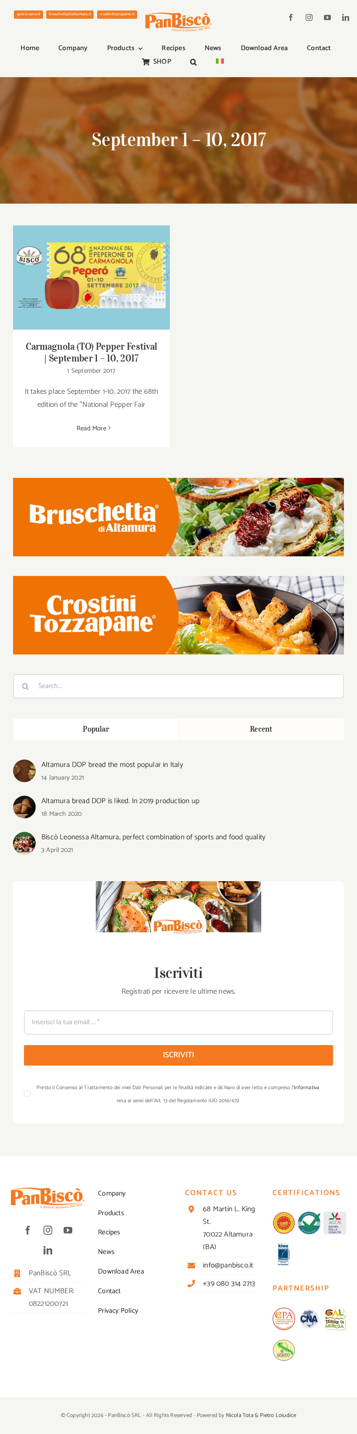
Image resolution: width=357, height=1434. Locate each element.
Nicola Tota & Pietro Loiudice (261, 1415)
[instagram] (309, 17)
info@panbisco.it (228, 1265)
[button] (193, 62)
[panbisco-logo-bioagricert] (309, 1215)
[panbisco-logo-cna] (309, 1311)
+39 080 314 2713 (229, 1283)
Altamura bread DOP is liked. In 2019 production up (120, 801)
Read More (91, 428)
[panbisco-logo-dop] (284, 1215)
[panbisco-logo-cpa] (284, 1311)
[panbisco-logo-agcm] (334, 1215)
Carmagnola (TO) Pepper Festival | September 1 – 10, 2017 (91, 265)
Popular (96, 729)
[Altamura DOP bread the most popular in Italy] (24, 766)
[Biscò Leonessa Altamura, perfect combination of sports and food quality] (24, 838)
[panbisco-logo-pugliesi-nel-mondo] (284, 1342)
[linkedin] (346, 17)
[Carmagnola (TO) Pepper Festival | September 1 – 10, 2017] (91, 277)
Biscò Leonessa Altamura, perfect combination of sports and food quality (153, 837)
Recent (261, 729)
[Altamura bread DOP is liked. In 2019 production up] (24, 802)
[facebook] (291, 17)
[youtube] (327, 17)
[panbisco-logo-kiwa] (284, 1246)
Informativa (306, 1087)
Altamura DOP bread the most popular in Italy (112, 765)
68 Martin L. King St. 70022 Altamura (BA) (229, 1228)
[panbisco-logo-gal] (334, 1311)
